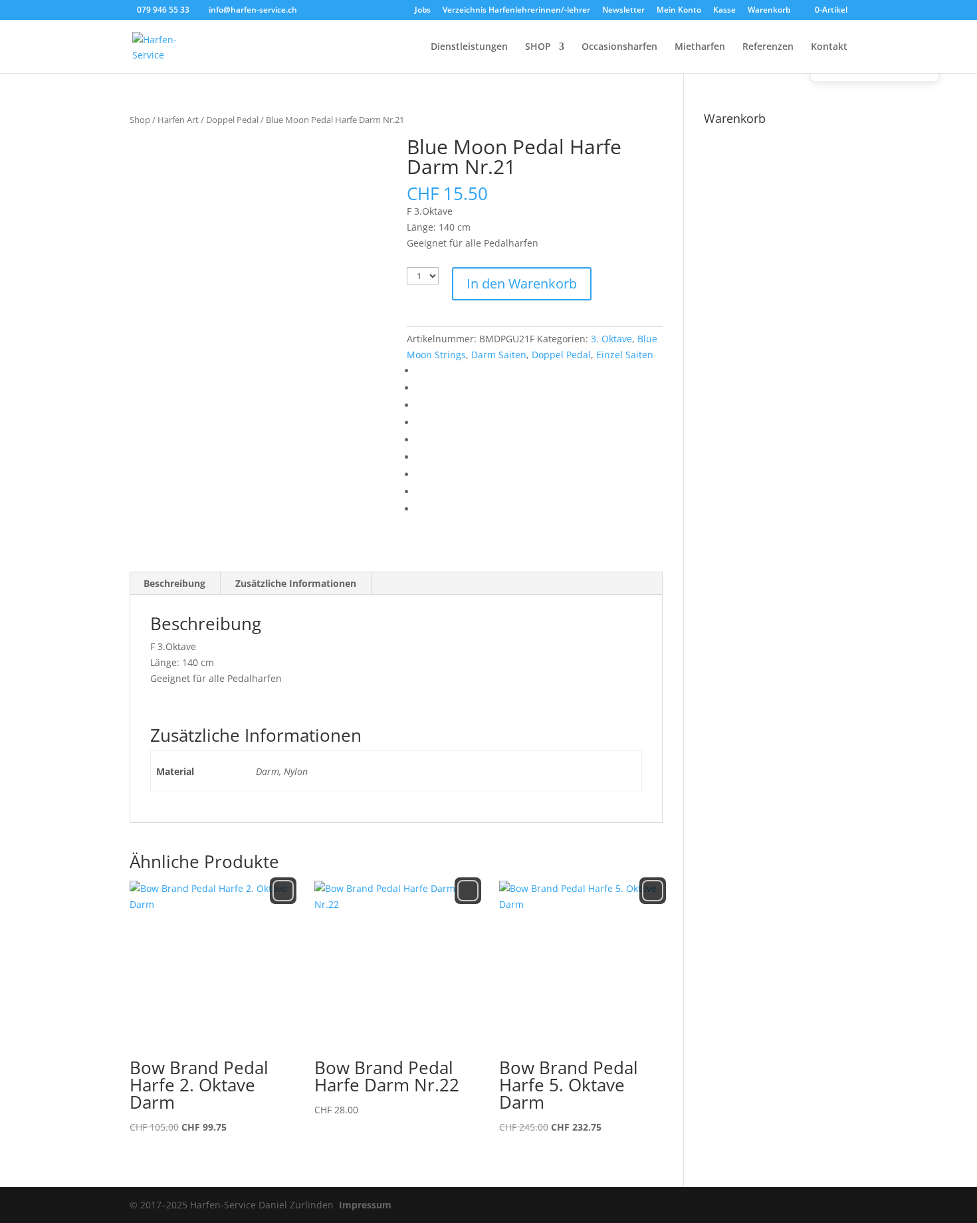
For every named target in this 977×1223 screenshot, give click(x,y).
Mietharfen (700, 47)
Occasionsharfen (619, 47)
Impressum (365, 1204)
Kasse (724, 10)
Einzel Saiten (624, 354)
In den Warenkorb (522, 283)
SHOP (538, 47)
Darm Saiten (498, 354)
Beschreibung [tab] (174, 583)
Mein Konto (679, 10)
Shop (140, 120)
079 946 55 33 (163, 9)
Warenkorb (769, 10)
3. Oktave (611, 338)
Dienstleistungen (469, 47)
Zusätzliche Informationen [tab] (295, 583)
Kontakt (829, 47)
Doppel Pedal (232, 120)
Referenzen (768, 47)
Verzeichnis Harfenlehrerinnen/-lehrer (516, 10)
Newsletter (623, 10)
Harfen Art (178, 120)
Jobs (423, 10)
